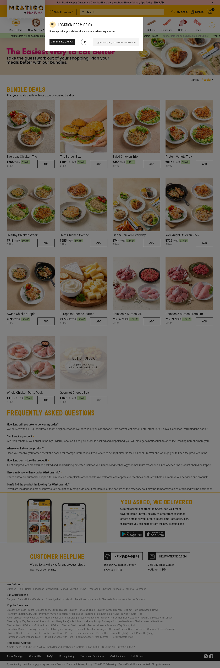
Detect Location (62, 42)
